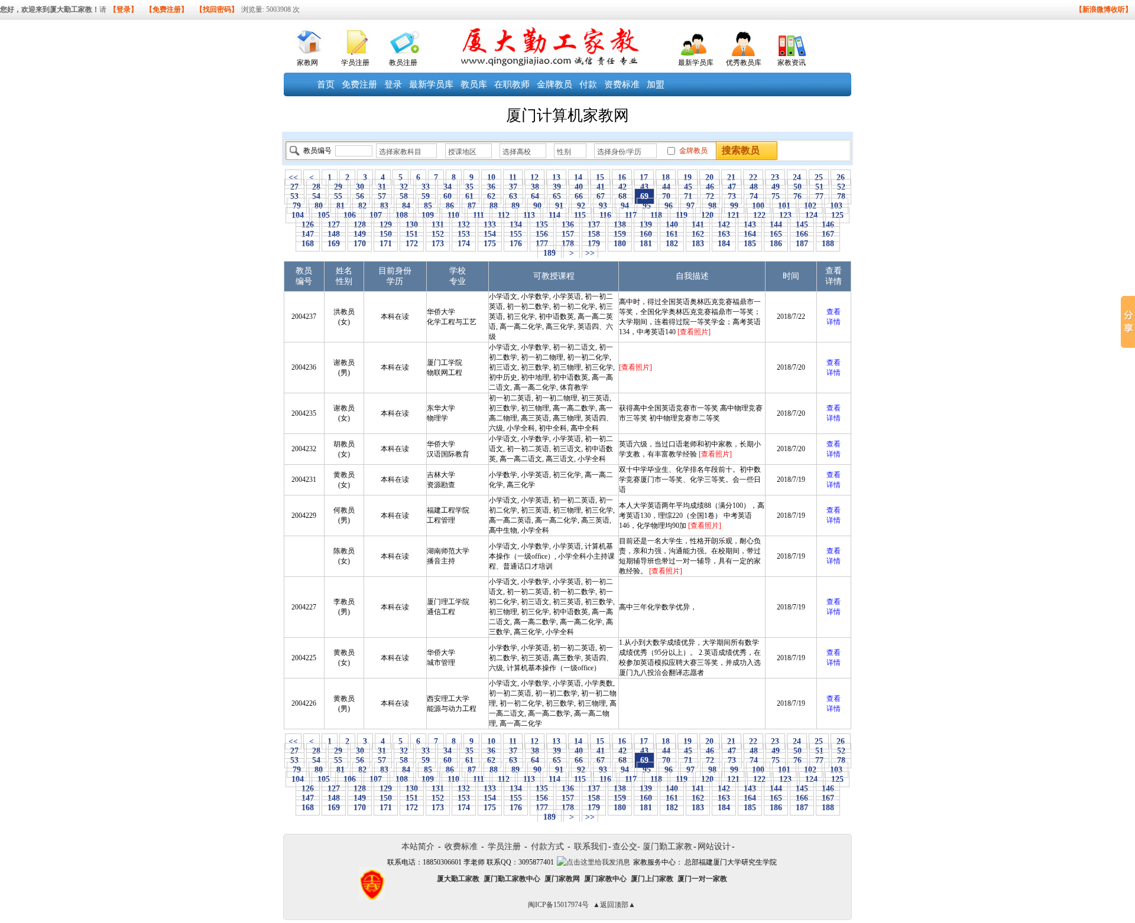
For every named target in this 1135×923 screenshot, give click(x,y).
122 (759, 215)
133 (489, 224)
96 (668, 205)
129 (385, 224)
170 (359, 243)
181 (645, 243)
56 (360, 196)
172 (411, 243)
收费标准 (461, 846)
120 (707, 215)
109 (427, 215)
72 (709, 196)
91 (559, 205)
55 (338, 196)
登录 (393, 84)
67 (600, 196)
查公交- (626, 846)
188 (827, 243)
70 (666, 196)
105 (323, 215)
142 (723, 224)
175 (489, 243)
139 (645, 224)
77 (819, 196)
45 (688, 186)
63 (513, 196)
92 (581, 205)
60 (447, 196)
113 (529, 215)
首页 (326, 84)
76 (797, 196)
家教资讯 (791, 62)
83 (384, 205)
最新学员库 (696, 62)
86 (449, 205)
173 (437, 243)
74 (753, 196)
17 (643, 177)
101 (784, 205)
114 (554, 215)
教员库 (474, 84)
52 (841, 186)
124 (811, 215)
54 (316, 196)
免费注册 (359, 84)
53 (294, 196)
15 (600, 177)
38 (534, 186)
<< (293, 177)
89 (515, 205)
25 (818, 177)
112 (503, 215)
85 (427, 205)
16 (621, 177)
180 (619, 243)
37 (513, 186)
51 (819, 186)
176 (515, 243)
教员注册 (403, 62)
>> (590, 253)
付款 (588, 84)
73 (731, 196)
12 (534, 177)
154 (489, 234)
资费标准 (622, 84)
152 (437, 234)
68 (622, 196)
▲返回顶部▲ (614, 905)
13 (556, 177)
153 (463, 234)
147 (307, 234)
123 (785, 215)
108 (401, 215)
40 (578, 186)
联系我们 (590, 846)
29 (338, 186)
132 (463, 224)
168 (307, 243)
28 (316, 186)
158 (593, 234)
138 (619, 224)
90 (537, 205)
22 (753, 177)
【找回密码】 (217, 9)
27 (294, 186)
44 (666, 186)
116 (605, 215)
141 (697, 224)
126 (307, 224)
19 (687, 177)
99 (734, 205)
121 (733, 215)
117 (630, 215)
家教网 (307, 62)
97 (690, 205)
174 (463, 243)
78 (841, 196)
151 (411, 234)
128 (359, 224)
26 (840, 177)
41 (600, 186)
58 (403, 196)
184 (723, 243)
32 (403, 186)
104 (297, 215)
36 (491, 186)
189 (549, 253)
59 (425, 196)
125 (837, 215)
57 (381, 196)
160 (645, 234)
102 (810, 205)
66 (578, 196)
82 (362, 205)
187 (801, 243)
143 (749, 224)
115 (580, 215)
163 (723, 234)
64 (534, 196)
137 (593, 224)
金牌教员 (554, 84)
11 (513, 177)
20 (709, 177)
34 (447, 186)
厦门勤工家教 (667, 846)
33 (425, 186)
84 (406, 205)
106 (349, 215)
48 (753, 186)
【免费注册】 (166, 9)
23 (774, 177)
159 (619, 234)
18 (665, 177)
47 (731, 186)
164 (749, 234)
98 (712, 205)
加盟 (655, 84)
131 (437, 224)
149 (359, 234)
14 (578, 177)
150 (385, 234)
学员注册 (355, 62)
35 (469, 186)
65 (556, 196)
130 (411, 224)
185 (749, 243)
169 (333, 243)
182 (671, 243)
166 (801, 234)
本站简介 (417, 846)
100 (758, 205)
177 (541, 243)
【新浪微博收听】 (1103, 9)
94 (624, 205)
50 (797, 186)
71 (688, 196)
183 (697, 243)
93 (602, 205)
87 (471, 205)
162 (697, 234)
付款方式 (547, 846)
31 (381, 186)
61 (469, 196)
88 (493, 205)
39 (556, 186)
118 (656, 215)
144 (775, 224)
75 (775, 196)
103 (836, 205)
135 (541, 224)
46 (709, 186)
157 (567, 234)
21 (731, 177)
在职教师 (512, 84)
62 (491, 196)
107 (375, 215)
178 (567, 243)
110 (453, 215)
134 (515, 224)
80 (318, 205)
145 (801, 224)
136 (567, 224)
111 (479, 215)
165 (775, 234)
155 (515, 234)
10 (491, 177)
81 (340, 205)
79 (296, 205)
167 (827, 234)
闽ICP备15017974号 (558, 905)
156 (541, 234)
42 (622, 186)
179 (593, 243)
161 (671, 234)
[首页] (308, 39)
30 (360, 186)
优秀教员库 (743, 62)
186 (775, 243)
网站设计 (714, 846)
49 (775, 186)
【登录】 (123, 9)
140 (671, 224)
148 (333, 234)
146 (827, 224)
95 (646, 205)
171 (385, 243)
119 (681, 215)
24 (796, 177)
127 (333, 224)
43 (644, 186)
